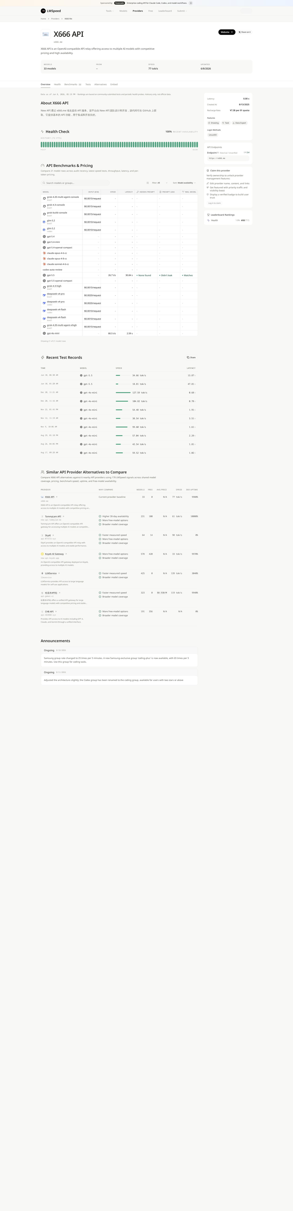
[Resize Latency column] (134, 191)
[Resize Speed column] (117, 191)
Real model (190, 192)
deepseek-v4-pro (56, 293)
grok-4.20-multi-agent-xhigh (62, 325)
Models (123, 10)
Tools (109, 10)
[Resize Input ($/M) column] (100, 191)
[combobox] (160, 182)
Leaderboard (165, 10)
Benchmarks (72, 84)
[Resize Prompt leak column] (180, 191)
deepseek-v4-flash (56, 309)
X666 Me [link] (68, 19)
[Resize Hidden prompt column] (157, 191)
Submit (181, 10)
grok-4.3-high (54, 285)
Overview (45, 84)
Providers (138, 10)
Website (225, 32)
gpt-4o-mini (53, 333)
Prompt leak (168, 192)
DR (246, 152)
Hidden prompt (147, 192)
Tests (88, 84)
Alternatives (100, 84)
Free (150, 10)
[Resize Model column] (82, 191)
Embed (114, 84)
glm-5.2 (51, 220)
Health (57, 84)
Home (43, 19)
